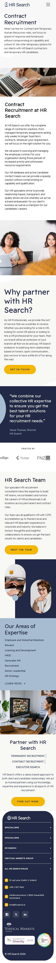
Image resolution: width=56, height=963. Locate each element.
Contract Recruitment (28, 761)
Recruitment (12, 665)
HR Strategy (12, 675)
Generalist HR (12, 660)
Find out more (28, 801)
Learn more (13, 683)
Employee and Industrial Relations (24, 640)
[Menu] (48, 4)
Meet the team (21, 549)
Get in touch (20, 369)
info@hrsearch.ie (17, 905)
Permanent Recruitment (28, 755)
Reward (9, 645)
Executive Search (28, 767)
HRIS (8, 655)
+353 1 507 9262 (16, 887)
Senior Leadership (15, 670)
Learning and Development (20, 650)
